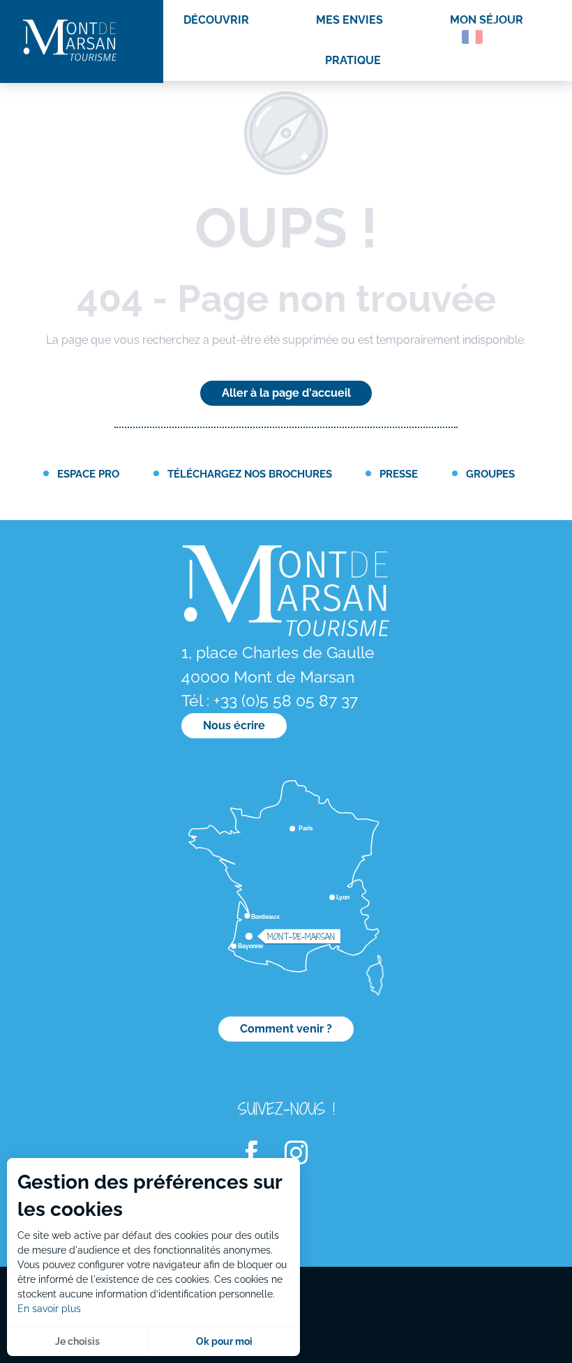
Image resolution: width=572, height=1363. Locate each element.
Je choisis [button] (77, 1341)
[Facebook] (260, 1153)
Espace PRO (88, 474)
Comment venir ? (286, 1028)
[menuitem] (69, 41)
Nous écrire (234, 725)
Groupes (490, 474)
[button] (442, 37)
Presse (398, 474)
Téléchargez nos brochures (249, 474)
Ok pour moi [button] (224, 1341)
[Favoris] (512, 39)
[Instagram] (305, 1153)
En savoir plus (49, 1308)
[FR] (472, 37)
